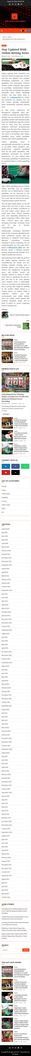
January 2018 (6, 861)
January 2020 (6, 778)
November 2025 (7, 561)
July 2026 (4, 532)
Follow (29, 30)
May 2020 (5, 763)
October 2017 (6, 872)
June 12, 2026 (19, 441)
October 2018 (6, 829)
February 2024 (6, 612)
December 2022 (6, 652)
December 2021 (6, 695)
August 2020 (5, 753)
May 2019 (5, 807)
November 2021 (7, 699)
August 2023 (5, 634)
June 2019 (5, 803)
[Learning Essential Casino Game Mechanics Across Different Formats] (7, 435)
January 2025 (6, 583)
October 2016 (6, 897)
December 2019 (6, 782)
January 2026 (6, 554)
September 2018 (7, 832)
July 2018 (4, 839)
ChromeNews (24, 1052)
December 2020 (6, 738)
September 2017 (7, 875)
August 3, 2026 (17, 403)
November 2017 (7, 868)
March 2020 (5, 771)
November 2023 (7, 623)
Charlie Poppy (6, 56)
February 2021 (6, 731)
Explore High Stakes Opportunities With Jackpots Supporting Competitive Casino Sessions (14, 936)
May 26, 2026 (19, 453)
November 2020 (7, 742)
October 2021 (6, 702)
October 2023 (6, 626)
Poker (3, 508)
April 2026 (5, 543)
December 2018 (6, 821)
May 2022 (5, 677)
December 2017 (6, 865)
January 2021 (6, 735)
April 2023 (5, 648)
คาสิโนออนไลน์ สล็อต (14, 248)
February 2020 (6, 774)
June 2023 (5, 641)
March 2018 (5, 854)
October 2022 (6, 659)
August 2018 (5, 836)
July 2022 (4, 670)
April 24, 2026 (19, 1041)
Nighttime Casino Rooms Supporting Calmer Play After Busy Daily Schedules (21, 448)
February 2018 (6, 857)
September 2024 (7, 590)
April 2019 (5, 810)
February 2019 (6, 818)
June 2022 (5, 673)
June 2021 (5, 717)
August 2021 (5, 709)
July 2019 (4, 800)
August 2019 (5, 796)
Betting (4, 486)
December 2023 (6, 619)
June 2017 (5, 886)
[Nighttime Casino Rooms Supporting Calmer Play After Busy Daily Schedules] (7, 448)
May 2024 (5, 601)
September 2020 (7, 749)
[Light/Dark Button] (22, 30)
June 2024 (5, 597)
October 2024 (6, 587)
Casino (4, 45)
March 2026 (5, 547)
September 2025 (7, 565)
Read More (6, 414)
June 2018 (5, 843)
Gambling (5, 497)
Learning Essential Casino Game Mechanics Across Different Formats (20, 435)
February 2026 (6, 550)
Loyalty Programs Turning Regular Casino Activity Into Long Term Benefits (21, 357)
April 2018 (5, 850)
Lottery (4, 501)
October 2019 (6, 789)
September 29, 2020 (18, 56)
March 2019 (5, 814)
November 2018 (7, 825)
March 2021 (5, 727)
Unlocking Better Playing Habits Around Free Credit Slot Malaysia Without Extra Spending (21, 345)
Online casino (6, 505)
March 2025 (5, 576)
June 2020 (5, 760)
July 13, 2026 (19, 362)
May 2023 (5, 644)
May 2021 (5, 720)
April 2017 (5, 890)
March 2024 (5, 608)
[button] (2, 30)
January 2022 (6, 691)
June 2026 (5, 536)
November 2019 (7, 785)
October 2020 (6, 746)
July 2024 (4, 594)
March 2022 (5, 684)
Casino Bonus (6, 494)
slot (3, 512)
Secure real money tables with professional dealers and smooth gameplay (21, 1036)
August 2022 (5, 666)
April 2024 (5, 605)
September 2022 (7, 662)
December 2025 (6, 558)
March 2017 (5, 894)
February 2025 (6, 579)
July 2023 (4, 637)
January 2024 (6, 615)
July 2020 (4, 756)
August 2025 (5, 569)
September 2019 (7, 792)
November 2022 (7, 655)
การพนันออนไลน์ (15, 97)
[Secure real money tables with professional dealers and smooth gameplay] (7, 1036)
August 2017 (5, 879)
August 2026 (5, 529)
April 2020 (5, 767)
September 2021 (7, 706)
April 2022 (5, 680)
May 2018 (5, 847)
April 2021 (5, 724)
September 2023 (7, 630)
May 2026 (5, 540)
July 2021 (4, 713)
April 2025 (5, 572)
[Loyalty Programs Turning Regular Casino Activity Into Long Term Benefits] (7, 357)
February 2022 (6, 688)
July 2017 (4, 883)
